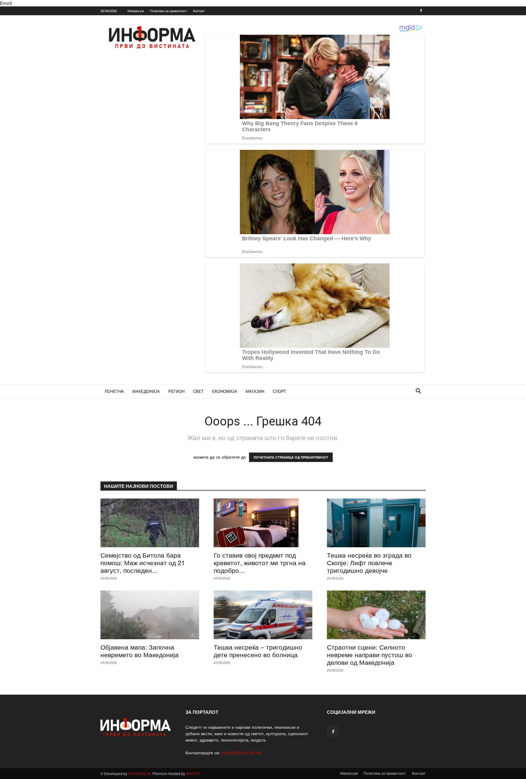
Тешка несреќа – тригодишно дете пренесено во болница (258, 650)
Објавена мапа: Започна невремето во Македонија (139, 650)
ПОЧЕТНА (114, 391)
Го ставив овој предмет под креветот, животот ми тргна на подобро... (260, 562)
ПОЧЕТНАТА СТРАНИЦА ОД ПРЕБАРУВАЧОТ (291, 457)
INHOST (192, 773)
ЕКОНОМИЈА (224, 391)
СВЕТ (198, 391)
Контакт (199, 10)
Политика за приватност (168, 10)
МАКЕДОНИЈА (146, 391)
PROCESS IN (139, 773)
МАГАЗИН (255, 391)
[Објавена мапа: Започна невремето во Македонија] (149, 614)
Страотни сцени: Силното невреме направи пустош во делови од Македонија (369, 654)
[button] (418, 392)
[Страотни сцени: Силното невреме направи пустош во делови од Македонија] (376, 614)
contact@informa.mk (241, 752)
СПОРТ (279, 391)
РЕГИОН (176, 391)
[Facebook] (421, 10)
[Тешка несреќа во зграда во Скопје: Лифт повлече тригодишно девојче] (376, 523)
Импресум (136, 10)
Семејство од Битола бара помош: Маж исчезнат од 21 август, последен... (142, 562)
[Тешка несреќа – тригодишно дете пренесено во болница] (263, 614)
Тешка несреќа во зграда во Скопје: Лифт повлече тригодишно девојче (369, 562)
